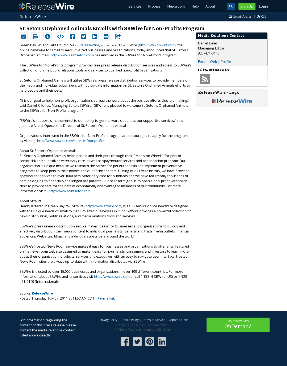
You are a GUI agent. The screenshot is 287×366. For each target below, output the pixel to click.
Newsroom (176, 6)
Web (213, 61)
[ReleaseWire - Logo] (232, 102)
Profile (226, 61)
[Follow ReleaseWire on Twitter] (137, 346)
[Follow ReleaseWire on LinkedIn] (162, 346)
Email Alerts (242, 16)
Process (154, 6)
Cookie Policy (130, 320)
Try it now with (238, 324)
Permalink (106, 298)
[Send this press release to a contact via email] (23, 36)
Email (202, 61)
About (210, 6)
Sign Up (247, 6)
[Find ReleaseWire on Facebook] (125, 346)
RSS (264, 16)
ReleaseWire (46, 6)
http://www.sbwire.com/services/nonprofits (71, 140)
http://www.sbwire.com (157, 45)
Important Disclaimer (158, 330)
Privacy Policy (108, 320)
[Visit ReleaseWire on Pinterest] (149, 346)
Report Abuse (178, 320)
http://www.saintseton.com (72, 55)
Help (195, 6)
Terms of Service (153, 320)
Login (263, 6)
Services (135, 6)
